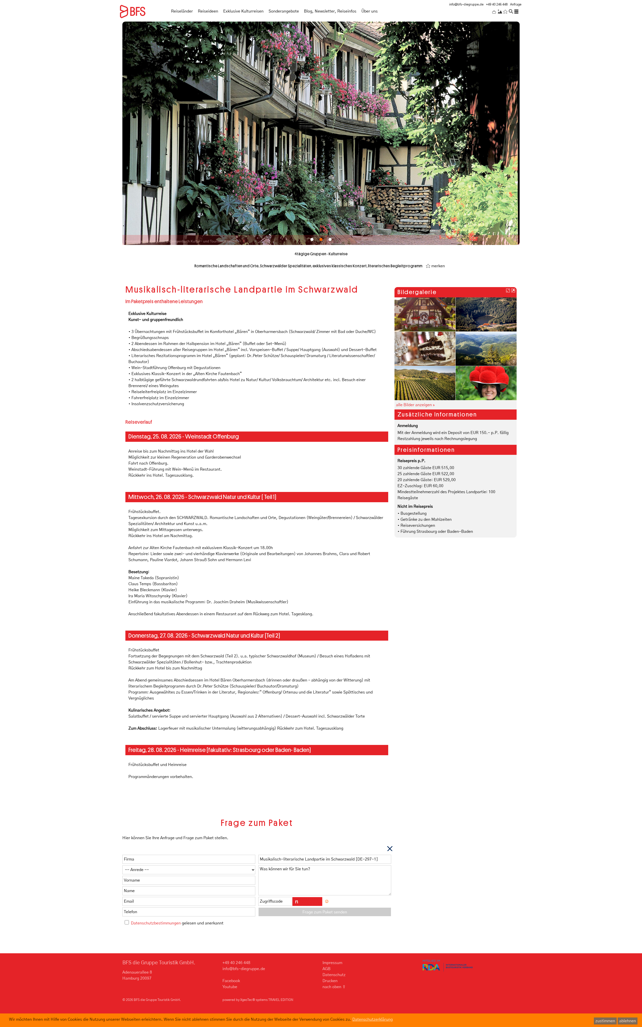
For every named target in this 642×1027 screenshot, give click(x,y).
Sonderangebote (284, 11)
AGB (327, 969)
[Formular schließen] (389, 848)
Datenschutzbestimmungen (156, 923)
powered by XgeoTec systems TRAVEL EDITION (257, 1000)
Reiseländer (182, 11)
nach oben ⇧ (334, 987)
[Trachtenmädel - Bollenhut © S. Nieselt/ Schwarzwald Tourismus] (486, 383)
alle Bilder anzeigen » (415, 405)
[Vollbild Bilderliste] (508, 290)
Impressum (332, 963)
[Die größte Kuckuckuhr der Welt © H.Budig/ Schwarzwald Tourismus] (424, 314)
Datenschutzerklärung (372, 1019)
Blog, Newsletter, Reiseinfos (330, 11)
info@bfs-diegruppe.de (466, 4)
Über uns (369, 11)
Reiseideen (208, 11)
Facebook (231, 981)
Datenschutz (334, 975)
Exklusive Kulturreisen (243, 11)
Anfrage (515, 4)
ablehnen (627, 1021)
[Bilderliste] (513, 290)
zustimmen (605, 1021)
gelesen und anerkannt (177, 923)
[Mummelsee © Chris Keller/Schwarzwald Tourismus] (486, 314)
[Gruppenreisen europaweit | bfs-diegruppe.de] (141, 11)
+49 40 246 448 (497, 4)
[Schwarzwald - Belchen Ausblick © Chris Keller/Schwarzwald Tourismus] (486, 348)
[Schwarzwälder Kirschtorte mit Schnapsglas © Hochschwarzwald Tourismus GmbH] (424, 348)
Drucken (330, 981)
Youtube (229, 987)
